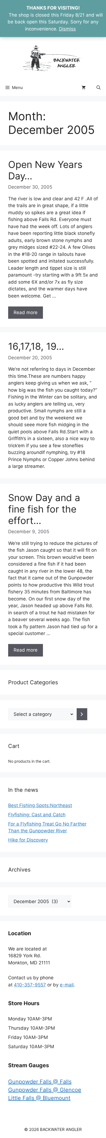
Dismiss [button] (67, 29)
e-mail (67, 984)
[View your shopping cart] (83, 87)
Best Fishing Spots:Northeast (40, 805)
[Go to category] (82, 714)
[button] (98, 87)
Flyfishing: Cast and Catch (37, 814)
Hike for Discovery (28, 840)
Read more (26, 312)
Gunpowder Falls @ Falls (39, 1081)
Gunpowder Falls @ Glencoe (44, 1090)
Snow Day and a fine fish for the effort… (44, 509)
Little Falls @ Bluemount (39, 1098)
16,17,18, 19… (36, 346)
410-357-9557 (30, 984)
